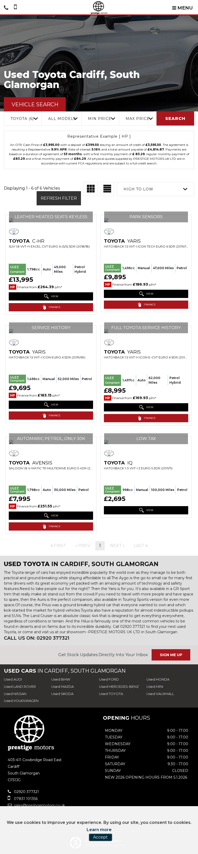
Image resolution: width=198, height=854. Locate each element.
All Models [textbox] (62, 118)
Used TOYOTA (111, 694)
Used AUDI (13, 679)
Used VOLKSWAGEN (21, 701)
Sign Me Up (171, 655)
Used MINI (154, 686)
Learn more (99, 829)
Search (175, 118)
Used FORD (109, 679)
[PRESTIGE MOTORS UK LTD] (99, 7)
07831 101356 (25, 798)
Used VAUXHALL (160, 694)
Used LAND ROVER (20, 686)
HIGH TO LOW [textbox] (138, 189)
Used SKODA (62, 694)
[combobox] (23, 118)
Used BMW (60, 679)
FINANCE (54, 307)
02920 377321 (26, 791)
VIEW (54, 296)
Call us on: (36, 638)
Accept (100, 837)
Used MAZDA (62, 686)
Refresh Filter (59, 198)
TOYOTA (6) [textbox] (22, 118)
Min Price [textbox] (99, 118)
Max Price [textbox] (138, 118)
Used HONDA (157, 679)
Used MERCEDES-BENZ (119, 686)
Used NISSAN (15, 694)
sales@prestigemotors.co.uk (39, 805)
